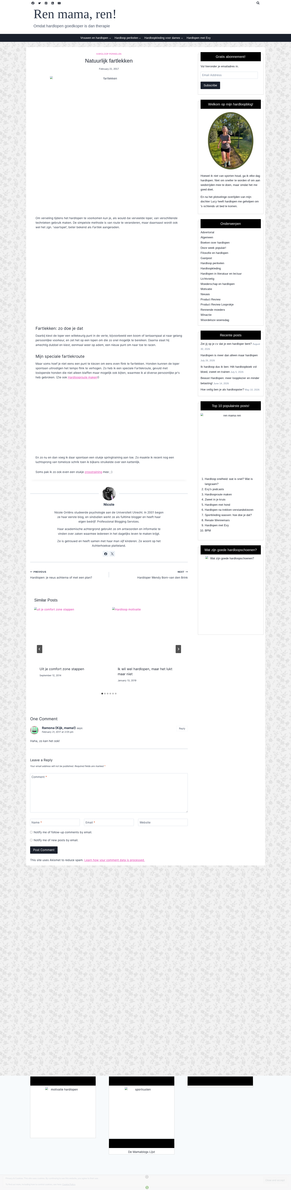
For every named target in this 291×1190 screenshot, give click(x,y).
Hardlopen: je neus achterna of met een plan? (61, 574)
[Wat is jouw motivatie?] (63, 1112)
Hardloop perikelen (109, 54)
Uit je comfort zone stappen (62, 669)
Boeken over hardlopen (215, 242)
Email (90, 822)
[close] (146, 1176)
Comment (39, 777)
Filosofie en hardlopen (214, 253)
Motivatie (206, 289)
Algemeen (207, 237)
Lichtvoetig (207, 278)
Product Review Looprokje (217, 304)
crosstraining (93, 472)
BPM (208, 530)
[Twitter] (39, 3)
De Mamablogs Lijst (141, 1152)
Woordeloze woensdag (215, 320)
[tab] (102, 693)
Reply (182, 728)
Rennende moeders (213, 309)
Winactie (206, 314)
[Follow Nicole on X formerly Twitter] (112, 554)
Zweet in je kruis (215, 499)
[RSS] (53, 3)
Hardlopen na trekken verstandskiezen (229, 509)
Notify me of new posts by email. (56, 840)
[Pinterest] (46, 3)
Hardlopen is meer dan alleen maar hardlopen (229, 355)
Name (36, 822)
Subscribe (210, 85)
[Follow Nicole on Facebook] (105, 554)
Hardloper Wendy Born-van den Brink (162, 574)
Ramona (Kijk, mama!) (59, 728)
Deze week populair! (213, 247)
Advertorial (207, 232)
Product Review (210, 299)
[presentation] (70, 634)
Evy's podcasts (214, 489)
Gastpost (206, 258)
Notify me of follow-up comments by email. (63, 832)
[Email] (59, 3)
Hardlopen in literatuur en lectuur (221, 273)
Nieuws (205, 294)
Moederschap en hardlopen (218, 284)
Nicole (109, 504)
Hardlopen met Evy (199, 37)
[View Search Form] (258, 3)
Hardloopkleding (211, 268)
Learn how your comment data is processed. (114, 860)
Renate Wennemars (217, 520)
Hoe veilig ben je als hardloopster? (222, 389)
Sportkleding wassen (218, 515)
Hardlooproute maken (82, 377)
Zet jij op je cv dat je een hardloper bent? (226, 343)
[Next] (178, 649)
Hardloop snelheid (216, 479)
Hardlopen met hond (217, 504)
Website (145, 822)
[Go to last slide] (39, 649)
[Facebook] (33, 3)
